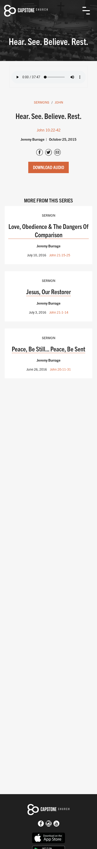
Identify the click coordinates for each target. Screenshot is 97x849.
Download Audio (48, 167)
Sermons (41, 102)
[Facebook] (41, 824)
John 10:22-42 (49, 129)
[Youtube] (56, 824)
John (59, 102)
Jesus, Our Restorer (48, 291)
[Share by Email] (57, 153)
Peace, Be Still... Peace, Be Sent (48, 349)
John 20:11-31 (60, 369)
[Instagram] (49, 824)
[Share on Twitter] (48, 153)
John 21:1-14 (58, 312)
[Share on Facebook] (39, 153)
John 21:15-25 (59, 255)
